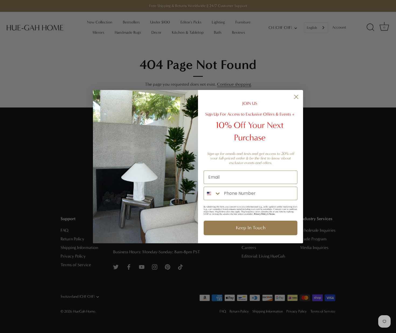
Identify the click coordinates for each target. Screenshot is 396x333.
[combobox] (212, 193)
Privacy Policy (260, 214)
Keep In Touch (250, 228)
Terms (272, 214)
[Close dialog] (296, 97)
